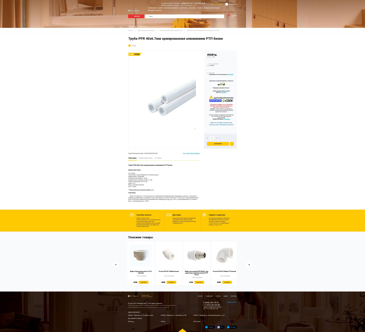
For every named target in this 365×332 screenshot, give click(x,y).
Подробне (230, 74)
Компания (209, 296)
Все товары (191, 153)
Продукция (132, 26)
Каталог (137, 16)
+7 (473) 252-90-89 (212, 305)
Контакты (183, 8)
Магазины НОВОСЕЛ (171, 8)
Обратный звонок (216, 4)
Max (222, 327)
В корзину (218, 144)
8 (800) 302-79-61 (211, 302)
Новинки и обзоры (155, 10)
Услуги (160, 8)
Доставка (192, 8)
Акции (226, 296)
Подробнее (224, 92)
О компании (152, 8)
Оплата (200, 8)
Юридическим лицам (212, 8)
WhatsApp (233, 327)
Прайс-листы (142, 26)
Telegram (211, 327)
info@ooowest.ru (232, 302)
